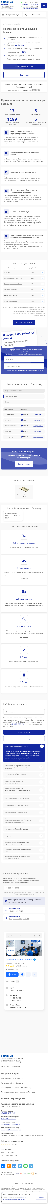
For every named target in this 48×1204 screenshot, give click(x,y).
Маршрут (14, 974)
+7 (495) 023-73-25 (30, 2)
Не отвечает (8, 420)
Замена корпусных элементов (13, 278)
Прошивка (7, 272)
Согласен (41, 1197)
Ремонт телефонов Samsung (12, 1078)
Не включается (9, 415)
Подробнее (24, 579)
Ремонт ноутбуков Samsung (12, 1083)
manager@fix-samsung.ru (11, 1130)
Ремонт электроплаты (10, 301)
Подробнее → (38, 415)
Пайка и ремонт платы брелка (13, 284)
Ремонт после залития (10, 295)
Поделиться (3, 1166)
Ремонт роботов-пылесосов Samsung (16, 1087)
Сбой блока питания (10, 426)
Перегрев (7, 431)
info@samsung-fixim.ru (10, 1124)
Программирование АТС (11, 289)
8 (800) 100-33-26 (8, 1118)
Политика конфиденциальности (24, 1183)
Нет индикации (9, 437)
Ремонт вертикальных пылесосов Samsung (18, 1092)
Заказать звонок (24, 464)
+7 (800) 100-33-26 (30, 7)
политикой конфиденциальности (33, 370)
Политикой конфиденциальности (24, 894)
